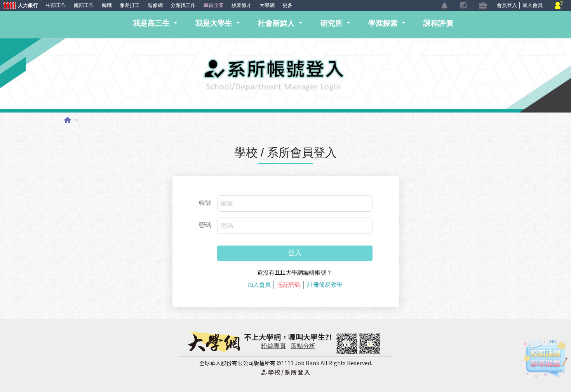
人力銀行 (19, 6)
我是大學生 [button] (214, 23)
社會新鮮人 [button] (277, 23)
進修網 (155, 5)
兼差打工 (130, 5)
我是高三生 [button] (152, 23)
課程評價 (438, 23)
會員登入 (507, 5)
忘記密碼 (289, 284)
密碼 (205, 224)
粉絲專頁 (273, 346)
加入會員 (532, 5)
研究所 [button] (332, 23)
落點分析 (303, 346)
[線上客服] (559, 5)
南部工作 (84, 5)
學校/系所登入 (285, 372)
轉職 (107, 5)
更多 (287, 5)
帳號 (205, 202)
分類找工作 (183, 5)
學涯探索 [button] (384, 23)
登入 (295, 253)
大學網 (267, 5)
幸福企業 (214, 5)
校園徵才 (242, 5)
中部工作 (56, 5)
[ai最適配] (545, 358)
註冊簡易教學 (324, 284)
